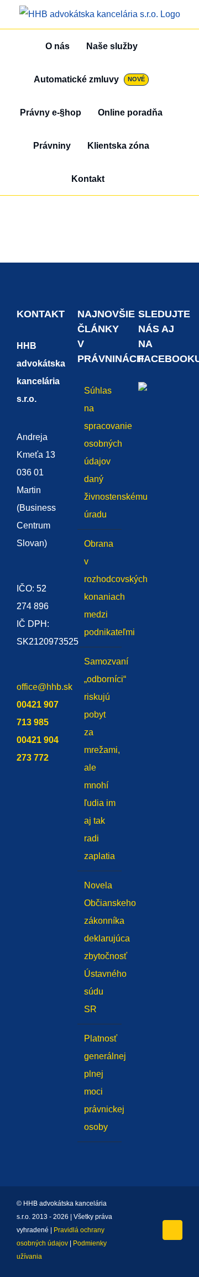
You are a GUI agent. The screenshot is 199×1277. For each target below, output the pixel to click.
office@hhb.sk (44, 687)
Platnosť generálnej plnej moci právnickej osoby (100, 1083)
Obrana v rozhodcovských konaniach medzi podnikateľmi (100, 588)
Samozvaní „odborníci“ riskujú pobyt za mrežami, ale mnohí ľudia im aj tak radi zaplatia (100, 759)
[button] (124, 178)
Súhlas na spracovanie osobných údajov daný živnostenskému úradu (100, 452)
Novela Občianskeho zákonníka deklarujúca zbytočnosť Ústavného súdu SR (100, 947)
